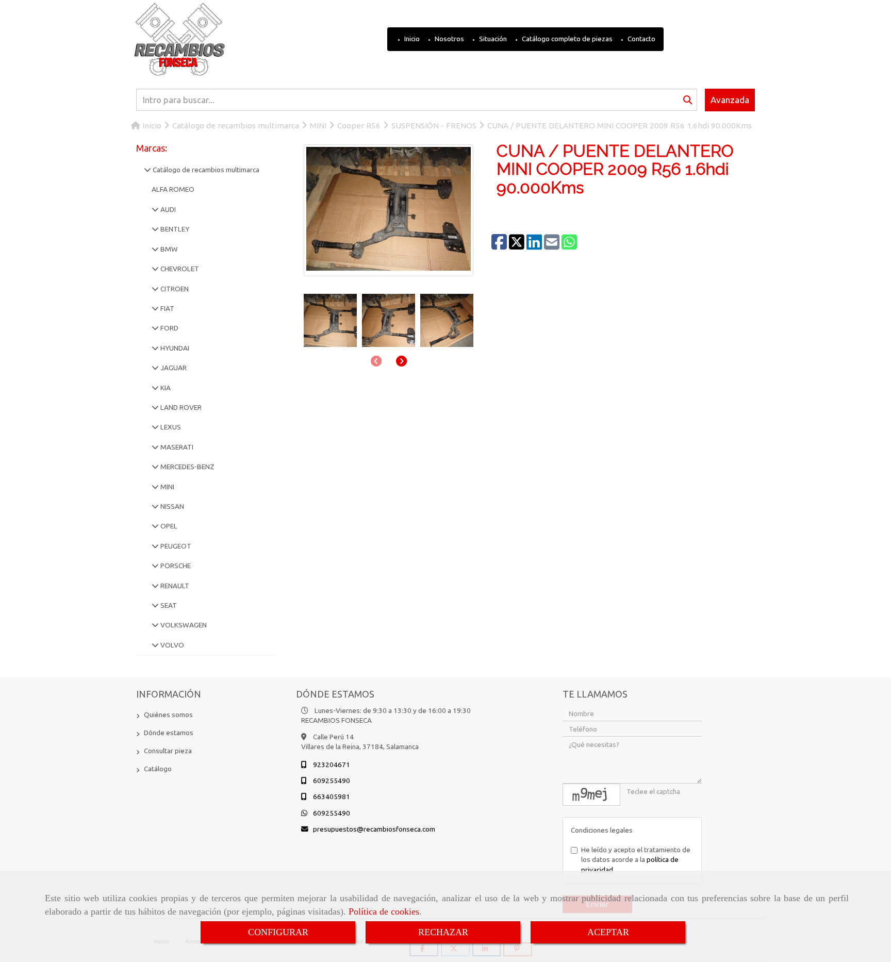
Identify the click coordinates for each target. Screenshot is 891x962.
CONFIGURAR (278, 932)
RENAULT (174, 586)
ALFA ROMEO (173, 189)
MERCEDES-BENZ (186, 466)
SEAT (168, 605)
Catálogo (158, 769)
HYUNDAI (174, 348)
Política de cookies (384, 911)
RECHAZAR (443, 932)
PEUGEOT (175, 546)
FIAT (166, 308)
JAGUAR (173, 367)
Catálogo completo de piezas (566, 39)
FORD (168, 328)
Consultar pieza (168, 751)
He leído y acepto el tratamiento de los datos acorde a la (635, 859)
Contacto (640, 39)
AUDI (167, 209)
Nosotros (448, 39)
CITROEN (174, 289)
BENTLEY (174, 229)
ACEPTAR (608, 932)
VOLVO (171, 645)
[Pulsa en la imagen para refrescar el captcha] (591, 794)
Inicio (411, 39)
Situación (492, 39)
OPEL (168, 526)
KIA (165, 388)
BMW (168, 249)
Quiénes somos (168, 714)
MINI (166, 487)
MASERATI (176, 447)
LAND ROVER (180, 407)
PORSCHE (175, 565)
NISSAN (171, 506)
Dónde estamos (168, 732)
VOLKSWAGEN (183, 625)
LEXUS (170, 427)
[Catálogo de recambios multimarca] (147, 169)
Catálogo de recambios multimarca (205, 169)
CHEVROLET (179, 268)
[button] (401, 360)
